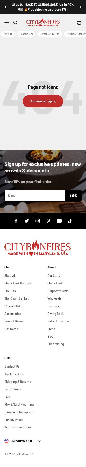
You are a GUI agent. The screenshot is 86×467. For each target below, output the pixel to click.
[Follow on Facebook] (16, 221)
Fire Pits (10, 291)
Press (51, 329)
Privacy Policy (13, 420)
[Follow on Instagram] (37, 221)
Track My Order (14, 374)
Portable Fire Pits (49, 33)
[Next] (81, 7)
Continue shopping (43, 101)
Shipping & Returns (17, 382)
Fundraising (55, 344)
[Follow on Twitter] (27, 221)
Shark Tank (54, 283)
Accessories (12, 314)
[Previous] (5, 7)
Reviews (53, 306)
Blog (50, 336)
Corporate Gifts (58, 291)
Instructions (12, 389)
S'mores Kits (13, 306)
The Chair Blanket (16, 298)
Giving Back (55, 314)
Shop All (8, 33)
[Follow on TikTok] (70, 221)
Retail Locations (58, 321)
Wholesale (54, 298)
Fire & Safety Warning (19, 404)
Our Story (53, 275)
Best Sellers (26, 33)
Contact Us (11, 366)
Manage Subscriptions (19, 412)
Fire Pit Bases (13, 321)
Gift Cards (11, 329)
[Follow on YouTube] (59, 221)
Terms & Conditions (18, 427)
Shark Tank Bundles (17, 283)
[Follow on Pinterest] (48, 221)
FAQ (7, 397)
